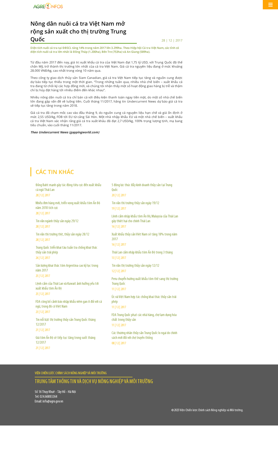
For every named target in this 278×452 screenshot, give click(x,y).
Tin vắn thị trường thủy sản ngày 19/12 (135, 203)
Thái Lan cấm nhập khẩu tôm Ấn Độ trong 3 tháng (142, 253)
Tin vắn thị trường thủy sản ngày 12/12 (135, 266)
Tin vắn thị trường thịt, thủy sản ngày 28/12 (62, 235)
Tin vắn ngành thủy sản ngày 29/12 (57, 221)
